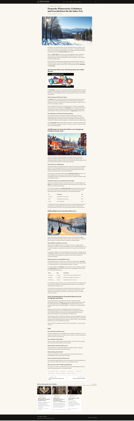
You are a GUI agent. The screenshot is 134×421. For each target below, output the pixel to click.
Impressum (90, 417)
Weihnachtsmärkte (79, 371)
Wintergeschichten (51, 373)
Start (64, 1)
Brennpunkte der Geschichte (43, 396)
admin (50, 13)
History (71, 1)
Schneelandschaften (70, 371)
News (67, 1)
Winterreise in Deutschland (60, 373)
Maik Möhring (40, 408)
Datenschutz (94, 417)
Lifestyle (79, 1)
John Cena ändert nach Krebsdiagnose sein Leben (56, 378)
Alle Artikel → (94, 384)
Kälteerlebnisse (62, 371)
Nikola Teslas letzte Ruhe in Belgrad (79, 378)
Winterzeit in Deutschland (71, 373)
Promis (75, 1)
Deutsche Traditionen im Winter (53, 371)
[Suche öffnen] (96, 2)
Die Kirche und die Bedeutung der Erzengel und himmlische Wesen (44, 399)
